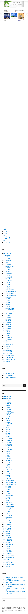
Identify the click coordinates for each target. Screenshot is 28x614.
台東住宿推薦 (6, 407)
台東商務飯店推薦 (7, 273)
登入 (4, 371)
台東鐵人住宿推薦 (7, 313)
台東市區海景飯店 (7, 446)
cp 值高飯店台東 (7, 253)
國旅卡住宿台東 (7, 322)
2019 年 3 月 (6, 231)
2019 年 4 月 (6, 229)
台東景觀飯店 (6, 471)
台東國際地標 (6, 431)
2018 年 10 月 (6, 239)
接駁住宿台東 (6, 330)
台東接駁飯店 (6, 284)
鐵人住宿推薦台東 (7, 350)
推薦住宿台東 (6, 333)
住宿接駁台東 (6, 257)
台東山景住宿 (6, 436)
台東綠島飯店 (6, 511)
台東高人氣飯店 (7, 321)
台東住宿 (5, 262)
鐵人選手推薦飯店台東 (8, 357)
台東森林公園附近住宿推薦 (9, 291)
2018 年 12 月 (6, 237)
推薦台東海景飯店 (7, 339)
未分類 (5, 342)
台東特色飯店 (6, 306)
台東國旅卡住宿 (7, 427)
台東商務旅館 (6, 420)
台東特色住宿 (6, 304)
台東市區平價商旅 (7, 440)
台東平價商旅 (6, 455)
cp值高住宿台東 (7, 255)
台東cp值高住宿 (7, 258)
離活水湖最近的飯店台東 (9, 359)
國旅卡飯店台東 (7, 328)
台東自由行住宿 (7, 513)
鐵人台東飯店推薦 (7, 353)
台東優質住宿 (6, 269)
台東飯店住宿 (6, 315)
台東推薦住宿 (6, 286)
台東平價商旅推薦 (7, 458)
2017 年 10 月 (6, 242)
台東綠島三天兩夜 (7, 502)
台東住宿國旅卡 (7, 264)
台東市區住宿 (6, 275)
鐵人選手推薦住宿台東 (8, 355)
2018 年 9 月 (6, 240)
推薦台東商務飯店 (7, 335)
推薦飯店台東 (6, 341)
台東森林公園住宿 (7, 477)
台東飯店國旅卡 (7, 317)
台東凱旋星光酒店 (5, 606)
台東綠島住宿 (6, 509)
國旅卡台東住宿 (7, 324)
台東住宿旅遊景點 (7, 409)
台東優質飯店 (6, 271)
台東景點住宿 (6, 475)
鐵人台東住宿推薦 (7, 352)
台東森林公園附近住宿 (8, 289)
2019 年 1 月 (6, 235)
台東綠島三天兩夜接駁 (8, 310)
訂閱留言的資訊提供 (8, 375)
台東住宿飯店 (6, 268)
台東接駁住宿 (6, 282)
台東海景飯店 (6, 302)
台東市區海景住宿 (7, 444)
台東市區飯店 (6, 279)
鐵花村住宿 (6, 559)
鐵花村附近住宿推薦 (8, 562)
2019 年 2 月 (6, 233)
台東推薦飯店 (6, 288)
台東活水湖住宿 (7, 297)
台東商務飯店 (6, 422)
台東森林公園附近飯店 (8, 293)
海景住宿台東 (6, 346)
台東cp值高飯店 (7, 260)
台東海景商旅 (6, 491)
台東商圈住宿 (6, 425)
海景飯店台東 (6, 348)
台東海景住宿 (6, 300)
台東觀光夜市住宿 (7, 515)
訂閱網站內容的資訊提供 (9, 373)
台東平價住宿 (6, 451)
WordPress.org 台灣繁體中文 (10, 377)
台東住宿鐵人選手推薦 (8, 266)
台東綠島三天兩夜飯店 (8, 311)
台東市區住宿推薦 (7, 277)
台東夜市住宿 (6, 433)
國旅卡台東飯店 (7, 326)
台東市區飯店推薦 (7, 280)
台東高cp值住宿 (7, 319)
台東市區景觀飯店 (7, 442)
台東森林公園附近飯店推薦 (9, 295)
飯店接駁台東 (6, 361)
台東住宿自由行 (7, 411)
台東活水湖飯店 (7, 299)
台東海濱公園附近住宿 (8, 495)
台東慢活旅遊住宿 (7, 460)
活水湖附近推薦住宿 (8, 344)
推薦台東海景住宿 (7, 337)
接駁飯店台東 (6, 331)
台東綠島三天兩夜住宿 (8, 308)
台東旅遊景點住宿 (7, 469)
